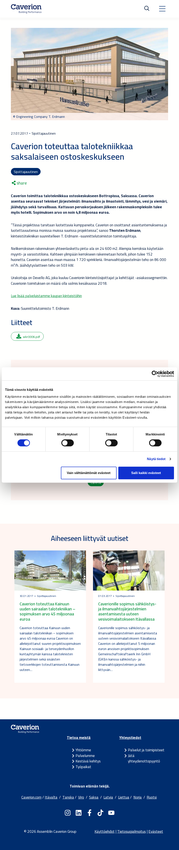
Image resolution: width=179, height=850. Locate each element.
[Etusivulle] (26, 9)
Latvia (108, 797)
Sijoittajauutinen (26, 171)
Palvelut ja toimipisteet (146, 750)
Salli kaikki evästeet (146, 473)
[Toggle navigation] (162, 8)
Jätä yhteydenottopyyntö (144, 758)
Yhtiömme (83, 750)
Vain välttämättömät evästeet (88, 473)
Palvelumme (85, 755)
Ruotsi (152, 797)
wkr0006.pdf (31, 337)
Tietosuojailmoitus (131, 831)
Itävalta (51, 797)
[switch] (67, 442)
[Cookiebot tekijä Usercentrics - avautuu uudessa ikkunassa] (155, 374)
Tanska (68, 797)
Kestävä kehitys (88, 761)
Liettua (123, 797)
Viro (81, 797)
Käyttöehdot (105, 831)
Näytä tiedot (156, 459)
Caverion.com (31, 797)
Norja (137, 797)
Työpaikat (83, 766)
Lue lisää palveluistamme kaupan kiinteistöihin (46, 295)
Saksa (93, 797)
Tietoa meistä (79, 737)
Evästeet (155, 831)
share (21, 183)
